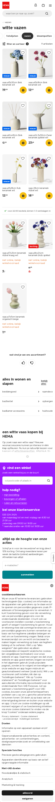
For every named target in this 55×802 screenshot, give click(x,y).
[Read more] (27, 456)
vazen (8, 22)
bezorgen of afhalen (15, 498)
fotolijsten (12, 36)
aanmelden (27, 574)
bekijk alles (44, 382)
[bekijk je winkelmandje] (43, 5)
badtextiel (7, 401)
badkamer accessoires (13, 411)
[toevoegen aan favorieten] (22, 52)
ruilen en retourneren (15, 503)
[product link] (14, 64)
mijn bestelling (11, 494)
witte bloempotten (24, 451)
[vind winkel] (48, 480)
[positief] (23, 362)
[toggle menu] (50, 5)
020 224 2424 (9, 514)
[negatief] (31, 362)
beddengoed (9, 391)
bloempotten (44, 36)
